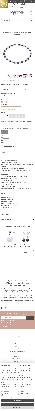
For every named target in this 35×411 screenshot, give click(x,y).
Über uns (17, 346)
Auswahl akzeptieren (17, 407)
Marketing (6, 393)
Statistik (22, 391)
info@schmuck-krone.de (21, 283)
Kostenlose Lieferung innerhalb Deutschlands (11, 106)
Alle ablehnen (17, 404)
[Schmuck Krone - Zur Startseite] (17, 13)
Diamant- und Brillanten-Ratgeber (17, 351)
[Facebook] (2, 308)
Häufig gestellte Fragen (17, 348)
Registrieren (17, 336)
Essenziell (6, 391)
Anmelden (17, 333)
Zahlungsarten (17, 353)
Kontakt (17, 341)
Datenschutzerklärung (17, 358)
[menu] (2, 13)
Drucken (5, 140)
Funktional (23, 395)
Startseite (4, 26)
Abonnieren (30, 318)
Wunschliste (33, 11)
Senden (5, 132)
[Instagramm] (6, 308)
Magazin (17, 343)
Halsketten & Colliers (23, 26)
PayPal (6, 395)
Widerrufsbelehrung (17, 361)
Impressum (18, 384)
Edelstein (12, 26)
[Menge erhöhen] (7, 115)
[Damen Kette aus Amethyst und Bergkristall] (17, 53)
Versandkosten (17, 356)
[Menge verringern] (7, 118)
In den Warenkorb (18, 116)
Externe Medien (24, 393)
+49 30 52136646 (21, 280)
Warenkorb (33, 14)
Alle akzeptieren (17, 400)
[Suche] (32, 20)
